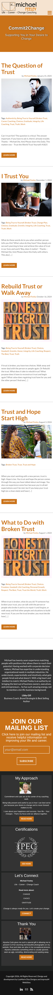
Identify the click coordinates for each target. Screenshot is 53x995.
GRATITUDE (26, 903)
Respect (47, 351)
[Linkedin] (21, 989)
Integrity (36, 121)
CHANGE (26, 894)
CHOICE (26, 898)
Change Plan (42, 223)
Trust (12, 124)
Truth (17, 124)
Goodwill (5, 351)
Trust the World (29, 590)
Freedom (5, 587)
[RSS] (31, 989)
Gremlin (21, 226)
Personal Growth (37, 587)
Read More (26, 819)
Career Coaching (8, 121)
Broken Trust (41, 118)
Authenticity (11, 118)
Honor (20, 351)
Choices (19, 121)
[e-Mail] (26, 989)
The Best (5, 354)
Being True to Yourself (26, 118)
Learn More (9, 155)
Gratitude (28, 121)
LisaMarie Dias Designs (27, 979)
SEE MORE (26, 864)
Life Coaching (39, 226)
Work (23, 124)
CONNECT (26, 913)
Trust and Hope (29, 465)
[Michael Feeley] (19, 7)
